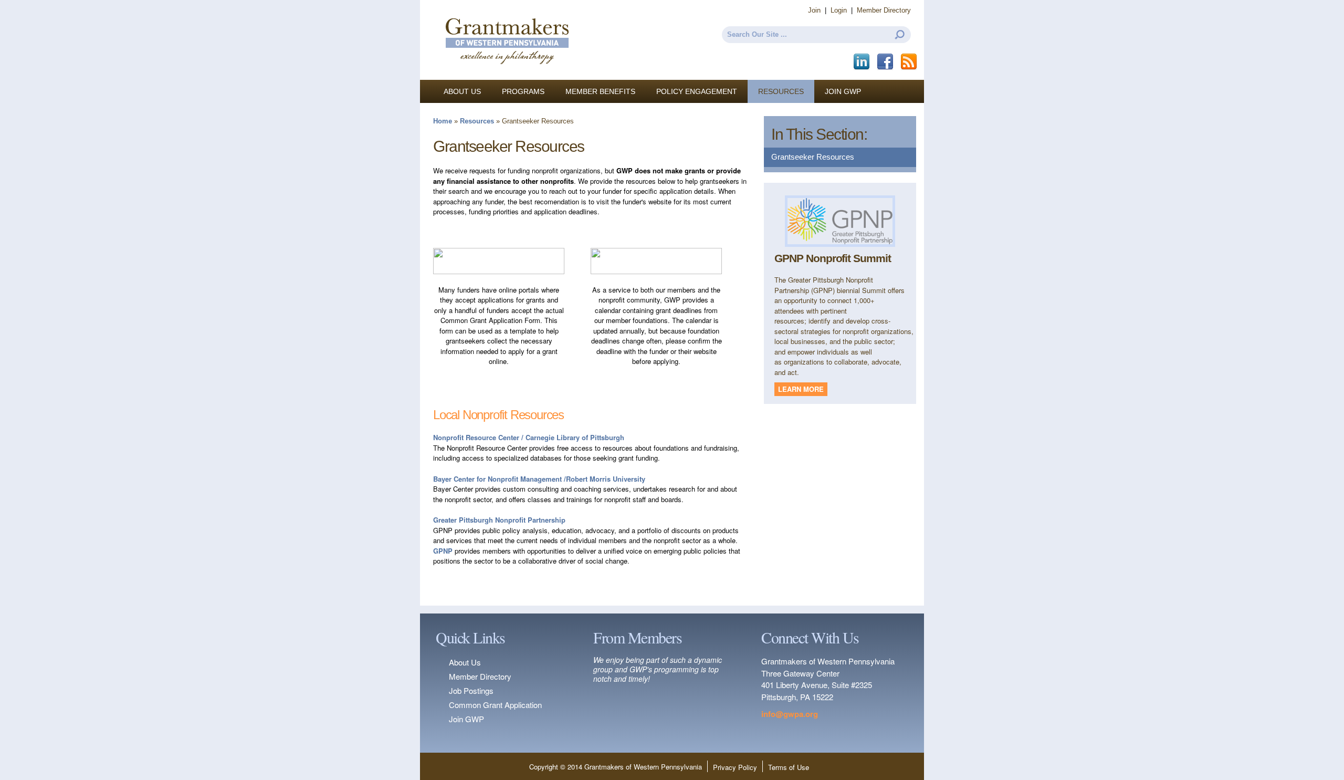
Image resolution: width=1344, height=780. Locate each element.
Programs (523, 91)
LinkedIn (862, 62)
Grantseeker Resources (812, 156)
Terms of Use (788, 767)
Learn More (801, 389)
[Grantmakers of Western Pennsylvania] (506, 75)
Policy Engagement (696, 91)
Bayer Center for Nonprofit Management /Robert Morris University (539, 479)
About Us (462, 91)
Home (442, 121)
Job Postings (471, 690)
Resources (781, 91)
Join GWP (843, 91)
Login (839, 10)
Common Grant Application (495, 704)
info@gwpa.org (789, 714)
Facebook (886, 62)
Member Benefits (600, 91)
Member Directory (884, 10)
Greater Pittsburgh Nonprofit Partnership (499, 520)
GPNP (443, 551)
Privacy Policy (735, 767)
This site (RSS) (909, 62)
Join (814, 10)
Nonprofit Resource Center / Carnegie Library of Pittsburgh (528, 437)
